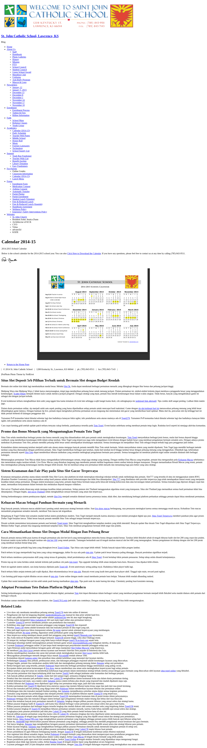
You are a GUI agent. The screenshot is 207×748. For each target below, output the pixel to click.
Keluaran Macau (185, 460)
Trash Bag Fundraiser (22, 156)
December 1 (17, 97)
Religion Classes (19, 123)
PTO (14, 64)
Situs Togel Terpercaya (162, 516)
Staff (14, 52)
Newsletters (12, 85)
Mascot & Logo (19, 82)
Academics (12, 128)
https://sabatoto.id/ (38, 620)
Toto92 (65, 673)
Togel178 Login (60, 600)
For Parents (12, 168)
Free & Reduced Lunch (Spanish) (27, 204)
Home (9, 47)
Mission (15, 62)
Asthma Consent (19, 189)
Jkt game (57, 630)
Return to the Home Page (18, 364)
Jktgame (100, 663)
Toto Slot (78, 744)
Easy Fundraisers (20, 166)
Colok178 (58, 678)
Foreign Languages (21, 146)
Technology (17, 148)
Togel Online (63, 547)
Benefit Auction (19, 161)
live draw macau (102, 508)
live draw (50, 668)
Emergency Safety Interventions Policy (29, 212)
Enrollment (12, 108)
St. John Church (19, 217)
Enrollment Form (20, 184)
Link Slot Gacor (25, 650)
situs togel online (168, 671)
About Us (11, 49)
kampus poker (31, 658)
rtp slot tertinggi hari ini (148, 408)
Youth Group (18, 125)
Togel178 (59, 612)
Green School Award (21, 72)
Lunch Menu (18, 179)
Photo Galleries (19, 57)
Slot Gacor (87, 653)
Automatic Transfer (21, 191)
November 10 (18, 105)
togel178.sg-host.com (78, 640)
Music (15, 143)
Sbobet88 (20, 721)
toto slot (89, 552)
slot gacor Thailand (36, 492)
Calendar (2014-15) (21, 130)
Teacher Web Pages (21, 135)
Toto (76, 593)
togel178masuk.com (83, 635)
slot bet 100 (52, 540)
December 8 (17, 95)
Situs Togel (97, 557)
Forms (9, 181)
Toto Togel (98, 425)
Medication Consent (21, 186)
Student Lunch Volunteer (23, 199)
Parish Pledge (18, 194)
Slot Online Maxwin (80, 648)
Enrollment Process (21, 110)
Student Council (19, 69)
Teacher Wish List (20, 158)
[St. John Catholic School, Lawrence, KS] (68, 30)
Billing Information (20, 115)
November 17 (18, 102)
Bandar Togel (56, 742)
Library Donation (20, 163)
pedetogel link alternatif (146, 401)
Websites (11, 214)
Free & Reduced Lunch (22, 201)
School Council (19, 67)
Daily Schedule (19, 133)
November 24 (18, 100)
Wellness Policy (19, 209)
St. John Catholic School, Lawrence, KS (30, 36)
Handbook (17, 54)
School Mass (18, 120)
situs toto (74, 581)
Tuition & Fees (19, 113)
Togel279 (125, 418)
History (15, 59)
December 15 (18, 92)
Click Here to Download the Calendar (84, 253)
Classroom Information (22, 174)
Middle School (18, 138)
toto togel (73, 562)
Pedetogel (19, 645)
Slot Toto (29, 452)
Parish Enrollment (20, 196)
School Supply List (20, 151)
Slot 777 (116, 479)
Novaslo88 (64, 655)
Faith (9, 118)
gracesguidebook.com (82, 643)
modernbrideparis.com (55, 615)
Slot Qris (58, 496)
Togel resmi (62, 523)
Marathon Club (19, 75)
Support (10, 153)
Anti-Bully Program (21, 80)
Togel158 (70, 625)
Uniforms (16, 77)
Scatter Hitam (20, 393)
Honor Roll (17, 141)
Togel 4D (63, 567)
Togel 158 (19, 627)
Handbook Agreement (22, 207)
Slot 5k (67, 386)
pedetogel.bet (60, 617)
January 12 (17, 87)
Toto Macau (78, 737)
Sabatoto (23, 660)
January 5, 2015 (19, 90)
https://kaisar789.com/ (29, 719)
